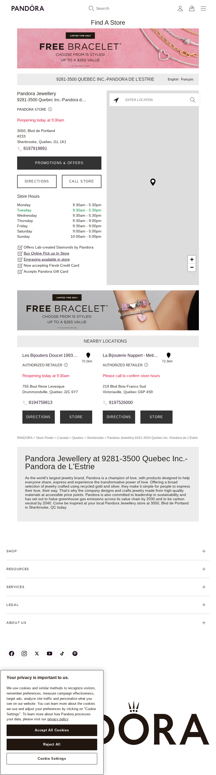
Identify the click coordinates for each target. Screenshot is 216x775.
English (173, 79)
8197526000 (121, 402)
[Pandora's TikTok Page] (62, 653)
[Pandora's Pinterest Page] (75, 653)
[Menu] (203, 8)
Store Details (76, 419)
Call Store (81, 181)
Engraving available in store (47, 259)
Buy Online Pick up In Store (46, 253)
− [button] (192, 267)
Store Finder (45, 438)
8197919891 (35, 148)
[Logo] (28, 6)
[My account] (180, 8)
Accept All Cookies (52, 730)
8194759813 (40, 402)
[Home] (108, 723)
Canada (63, 438)
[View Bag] (192, 8)
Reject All (52, 744)
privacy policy (57, 719)
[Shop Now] (108, 310)
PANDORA (25, 438)
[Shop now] (108, 48)
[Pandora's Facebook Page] (11, 653)
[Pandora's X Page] (37, 653)
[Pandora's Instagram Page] (24, 653)
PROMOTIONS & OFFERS (59, 163)
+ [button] (192, 259)
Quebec (78, 438)
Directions (37, 181)
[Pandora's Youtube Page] (49, 653)
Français (187, 79)
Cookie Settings (52, 759)
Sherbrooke (95, 438)
